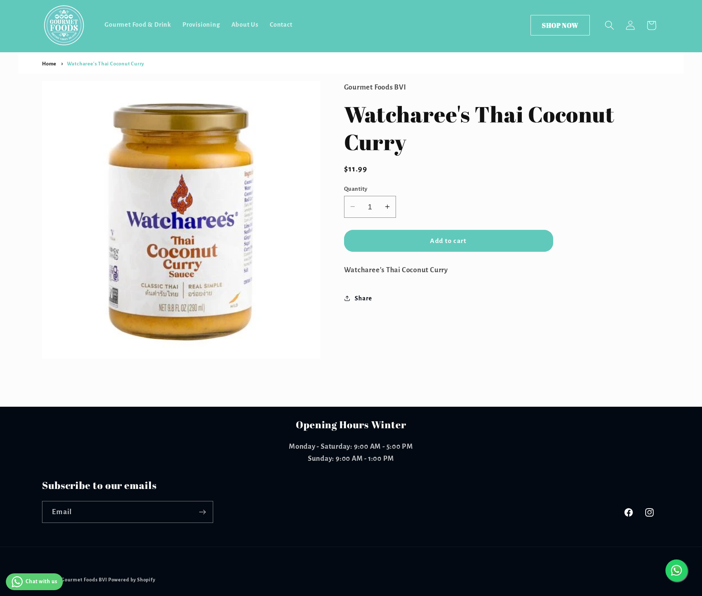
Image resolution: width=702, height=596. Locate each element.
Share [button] (363, 298)
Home (49, 64)
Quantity (356, 188)
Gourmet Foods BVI (84, 579)
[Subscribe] (202, 512)
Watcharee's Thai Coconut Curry (105, 64)
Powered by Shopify (131, 579)
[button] (609, 25)
